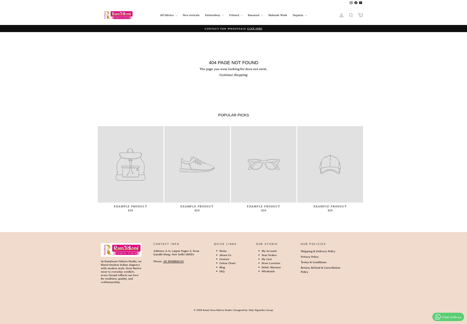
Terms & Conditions (314, 262)
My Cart (267, 259)
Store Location (271, 263)
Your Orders (269, 255)
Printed (234, 15)
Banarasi (254, 15)
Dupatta (298, 15)
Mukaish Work (277, 15)
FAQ (222, 271)
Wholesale (268, 271)
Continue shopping (233, 75)
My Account (269, 250)
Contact (224, 259)
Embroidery (213, 15)
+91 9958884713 (173, 261)
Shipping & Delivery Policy (318, 251)
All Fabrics (167, 15)
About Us (225, 255)
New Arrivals (191, 15)
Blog (222, 267)
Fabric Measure (271, 267)
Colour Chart (227, 263)
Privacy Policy (310, 256)
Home (223, 250)
